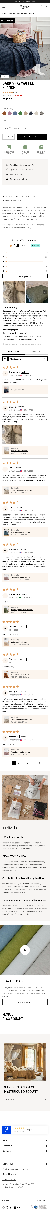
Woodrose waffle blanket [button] (20, 577)
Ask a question (25, 276)
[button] (3, 6)
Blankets (12, 14)
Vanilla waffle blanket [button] (19, 451)
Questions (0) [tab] (36, 351)
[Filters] (5, 358)
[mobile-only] (25, 950)
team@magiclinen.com (18, 1169)
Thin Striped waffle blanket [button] (21, 490)
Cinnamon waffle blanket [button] (21, 674)
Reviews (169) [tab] (13, 351)
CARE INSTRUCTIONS (28, 197)
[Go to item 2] (37, 292)
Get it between (21, 170)
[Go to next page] (40, 763)
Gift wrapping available (18, 179)
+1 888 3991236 (9, 1179)
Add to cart (34, 137)
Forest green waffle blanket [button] (22, 609)
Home (4, 14)
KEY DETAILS (15, 197)
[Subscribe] (43, 1099)
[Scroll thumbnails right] (45, 292)
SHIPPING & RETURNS (9, 200)
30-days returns (16, 174)
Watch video (25, 1002)
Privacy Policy (42, 1200)
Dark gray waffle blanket (25, 14)
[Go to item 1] (14, 292)
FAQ (19, 200)
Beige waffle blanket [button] (19, 642)
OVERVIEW (6, 197)
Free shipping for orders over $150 (23, 165)
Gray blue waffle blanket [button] (20, 532)
